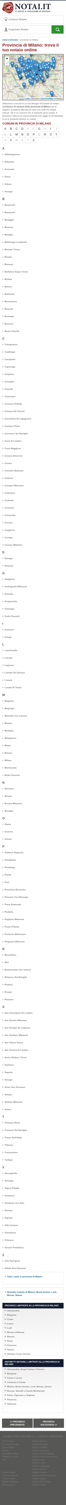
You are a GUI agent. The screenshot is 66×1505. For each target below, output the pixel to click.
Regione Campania (40, 1450)
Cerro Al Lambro (13, 441)
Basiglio (9, 234)
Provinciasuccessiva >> (49, 1423)
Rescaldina (10, 955)
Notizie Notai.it (8, 1447)
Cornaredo (10, 515)
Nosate (8, 796)
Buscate (9, 309)
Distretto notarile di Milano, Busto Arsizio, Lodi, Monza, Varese (32, 1293)
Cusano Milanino (13, 545)
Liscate (8, 680)
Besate (8, 257)
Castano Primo (12, 426)
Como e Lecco (14, 1378)
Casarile (9, 389)
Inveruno (9, 629)
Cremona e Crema (16, 1382)
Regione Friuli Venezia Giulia (44, 1457)
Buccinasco (11, 301)
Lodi (9, 1328)
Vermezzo (9, 1195)
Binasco (9, 264)
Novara (10, 1336)
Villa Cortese (11, 1225)
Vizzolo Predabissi (14, 1247)
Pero (7, 882)
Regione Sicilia (8, 1485)
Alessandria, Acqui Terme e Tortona (25, 1369)
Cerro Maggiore (13, 448)
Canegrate (10, 359)
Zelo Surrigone (12, 1261)
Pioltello (9, 912)
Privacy (5, 1450)
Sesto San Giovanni (15, 1087)
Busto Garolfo (12, 331)
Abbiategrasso (12, 154)
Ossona (9, 831)
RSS (4, 1460)
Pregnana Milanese (15, 941)
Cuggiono (10, 530)
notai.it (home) (10, 40)
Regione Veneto (39, 1485)
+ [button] (7, 58)
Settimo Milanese (14, 1102)
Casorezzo (10, 396)
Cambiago (10, 352)
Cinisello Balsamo (14, 470)
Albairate (9, 162)
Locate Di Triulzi (13, 687)
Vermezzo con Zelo (14, 1203)
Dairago (9, 558)
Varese (10, 1349)
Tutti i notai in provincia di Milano (24, 1276)
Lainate (8, 658)
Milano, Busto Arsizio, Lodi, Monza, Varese (29, 1386)
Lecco (10, 1323)
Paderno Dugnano (14, 852)
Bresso (8, 286)
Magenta (9, 701)
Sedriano (9, 1065)
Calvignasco (11, 344)
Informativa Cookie (10, 1454)
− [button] (7, 63)
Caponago (10, 366)
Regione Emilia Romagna (43, 1454)
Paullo (8, 875)
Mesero (8, 753)
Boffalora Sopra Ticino (16, 272)
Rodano (9, 984)
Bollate (8, 279)
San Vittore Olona (14, 1042)
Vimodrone (10, 1232)
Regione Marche (39, 1469)
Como (10, 1319)
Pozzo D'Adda (12, 926)
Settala (8, 1094)
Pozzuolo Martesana (15, 934)
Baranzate (10, 205)
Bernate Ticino (12, 249)
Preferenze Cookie (10, 1457)
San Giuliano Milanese (16, 1035)
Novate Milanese (13, 803)
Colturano (10, 493)
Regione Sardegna (10, 1482)
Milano (8, 760)
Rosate (8, 992)
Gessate (9, 594)
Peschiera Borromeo (15, 889)
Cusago (9, 537)
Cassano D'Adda (13, 404)
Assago (9, 191)
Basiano (9, 227)
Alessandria (13, 1310)
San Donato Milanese (16, 1020)
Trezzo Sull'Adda (13, 1137)
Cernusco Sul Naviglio (16, 433)
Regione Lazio (38, 1460)
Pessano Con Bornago (16, 897)
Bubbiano (10, 294)
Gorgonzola (11, 601)
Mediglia (9, 730)
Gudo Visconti (12, 616)
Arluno (8, 184)
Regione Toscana (39, 1472)
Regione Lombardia (40, 1466)
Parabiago (10, 867)
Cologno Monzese (14, 485)
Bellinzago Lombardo (16, 242)
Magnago (9, 708)
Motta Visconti (12, 775)
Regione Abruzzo (39, 1441)
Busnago (9, 316)
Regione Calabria (39, 1447)
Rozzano (9, 999)
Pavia (10, 1341)
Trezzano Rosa (12, 1122)
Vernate (8, 1210)
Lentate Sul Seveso (15, 672)
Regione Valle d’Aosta (41, 1482)
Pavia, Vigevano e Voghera (21, 1395)
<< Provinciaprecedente (17, 1423)
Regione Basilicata (40, 1444)
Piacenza (11, 1345)
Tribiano (9, 1145)
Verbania (11, 1404)
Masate (8, 723)
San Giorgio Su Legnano (17, 1027)
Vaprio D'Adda (12, 1188)
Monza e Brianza (15, 1332)
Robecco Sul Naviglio (16, 977)
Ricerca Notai (8, 1441)
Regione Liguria (39, 1463)
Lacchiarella (11, 650)
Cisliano (9, 478)
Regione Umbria (39, 1478)
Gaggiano (10, 579)
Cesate (8, 463)
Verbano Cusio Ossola (18, 1354)
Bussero (9, 323)
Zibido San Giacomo (15, 1268)
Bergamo (11, 1315)
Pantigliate (10, 860)
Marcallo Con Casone (16, 716)
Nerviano (9, 788)
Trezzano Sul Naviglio (16, 1130)
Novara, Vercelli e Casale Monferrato (26, 1391)
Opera (8, 824)
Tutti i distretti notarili (10, 1444)
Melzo (8, 745)
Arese (8, 176)
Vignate (9, 1218)
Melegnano (10, 738)
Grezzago (9, 609)
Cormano (9, 508)
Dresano (9, 566)
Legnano (9, 665)
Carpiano (9, 374)
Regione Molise (9, 1472)
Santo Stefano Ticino (16, 1057)
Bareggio (9, 220)
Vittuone (9, 1240)
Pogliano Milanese (14, 919)
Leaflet (27, 98)
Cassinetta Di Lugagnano (18, 418)
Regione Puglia (8, 1478)
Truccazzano (11, 1152)
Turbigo (9, 1160)
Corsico (9, 522)
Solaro (8, 1109)
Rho (7, 962)
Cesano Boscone (14, 456)
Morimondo (11, 767)
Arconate (9, 169)
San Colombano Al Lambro (19, 1013)
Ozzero (8, 839)
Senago (9, 1079)
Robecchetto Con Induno (18, 969)
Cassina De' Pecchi (15, 411)
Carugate (9, 381)
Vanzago (9, 1180)
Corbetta (9, 500)
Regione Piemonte (10, 1475)
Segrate (9, 1072)
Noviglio (9, 811)
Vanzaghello (11, 1173)
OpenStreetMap (47, 98)
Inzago (8, 637)
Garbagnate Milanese (16, 586)
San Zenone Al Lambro (16, 1050)
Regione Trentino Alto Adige (44, 1475)
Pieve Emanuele (13, 904)
